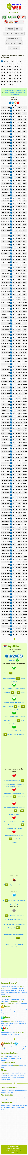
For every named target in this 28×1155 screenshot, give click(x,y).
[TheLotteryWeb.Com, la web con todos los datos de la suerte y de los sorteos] (14, 6)
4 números (16, 1065)
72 (22, 780)
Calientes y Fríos (9, 1043)
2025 (17, 928)
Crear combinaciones (7, 1095)
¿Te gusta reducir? (6, 996)
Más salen (7, 1006)
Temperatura (10, 43)
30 (12, 692)
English (16, 12)
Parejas (7, 1017)
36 (15, 810)
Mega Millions (14, 646)
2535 (18, 678)
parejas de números (8, 1021)
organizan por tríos (19, 1032)
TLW (19, 1146)
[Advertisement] (14, 753)
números (5, 1010)
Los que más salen (14, 38)
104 (23, 706)
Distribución (4, 1056)
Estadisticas (14, 48)
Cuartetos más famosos (8, 1062)
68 (18, 692)
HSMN (21, 1150)
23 (10, 839)
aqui (17, 1152)
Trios (6, 1028)
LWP (20, 1148)
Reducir (19, 29)
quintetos (5, 1073)
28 (14, 796)
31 (5, 734)
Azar (20, 43)
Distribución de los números (9, 1053)
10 (11, 673)
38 (18, 720)
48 (6, 885)
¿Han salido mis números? (14, 34)
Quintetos (4, 1070)
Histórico (9, 29)
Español (11, 12)
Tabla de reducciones (7, 1102)
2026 (18, 938)
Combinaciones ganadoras (9, 1087)
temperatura (5, 1047)
